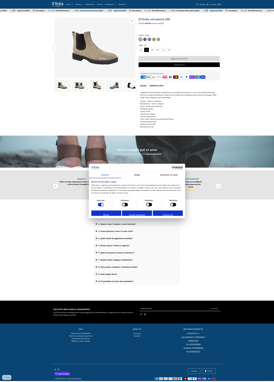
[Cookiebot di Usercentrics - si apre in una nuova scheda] (173, 167)
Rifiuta (106, 215)
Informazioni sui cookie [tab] (169, 175)
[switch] (125, 204)
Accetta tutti (168, 215)
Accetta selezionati (137, 215)
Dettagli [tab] (137, 175)
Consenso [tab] (105, 175)
